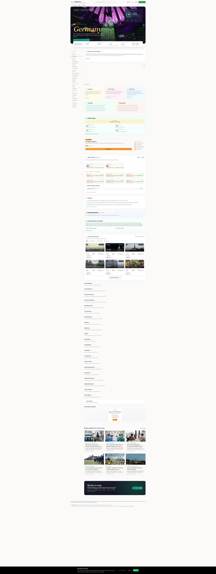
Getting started (142, 2)
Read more (87, 206)
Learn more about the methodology (128, 506)
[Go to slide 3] (106, 38)
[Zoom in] (144, 65)
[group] (108, 44)
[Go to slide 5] (110, 38)
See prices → (87, 97)
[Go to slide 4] (108, 38)
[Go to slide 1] (103, 38)
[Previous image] (72, 25)
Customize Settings (122, 570)
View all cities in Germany (139, 236)
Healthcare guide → (93, 206)
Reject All (130, 570)
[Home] (70, 5)
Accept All (136, 570)
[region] (115, 74)
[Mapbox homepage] (87, 84)
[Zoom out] (144, 67)
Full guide (141, 188)
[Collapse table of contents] (81, 51)
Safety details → (108, 97)
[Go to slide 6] (112, 38)
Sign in (136, 2)
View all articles (143, 428)
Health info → (129, 97)
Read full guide (88, 230)
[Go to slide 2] (104, 38)
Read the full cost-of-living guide (92, 133)
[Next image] (144, 25)
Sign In (115, 419)
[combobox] (106, 2)
